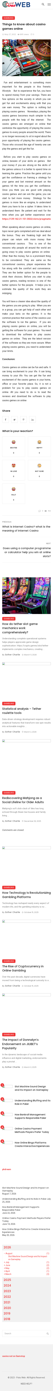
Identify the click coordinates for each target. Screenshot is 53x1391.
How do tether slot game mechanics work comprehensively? (20, 628)
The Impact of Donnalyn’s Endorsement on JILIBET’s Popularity (20, 1044)
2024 (7, 1285)
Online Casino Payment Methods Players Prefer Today (32, 1130)
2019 (7, 1313)
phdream (6, 1169)
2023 (7, 1291)
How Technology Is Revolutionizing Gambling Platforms (26, 895)
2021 (7, 1302)
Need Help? (26, 1384)
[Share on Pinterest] (23, 419)
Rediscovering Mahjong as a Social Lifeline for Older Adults (23, 800)
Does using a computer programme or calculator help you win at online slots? (27, 552)
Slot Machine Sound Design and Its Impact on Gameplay (31, 1088)
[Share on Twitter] (14, 419)
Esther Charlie (12, 654)
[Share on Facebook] (5, 419)
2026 (7, 1247)
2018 (7, 1319)
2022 (7, 1297)
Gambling (8, 18)
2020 (7, 1308)
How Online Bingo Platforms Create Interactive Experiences (32, 1144)
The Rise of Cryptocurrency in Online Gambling (23, 968)
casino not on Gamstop (13, 1356)
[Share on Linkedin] (32, 419)
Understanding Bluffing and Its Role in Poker (32, 1102)
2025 (7, 1280)
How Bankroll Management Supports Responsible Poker (30, 1116)
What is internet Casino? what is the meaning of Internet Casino (26, 528)
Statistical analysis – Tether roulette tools (21, 711)
